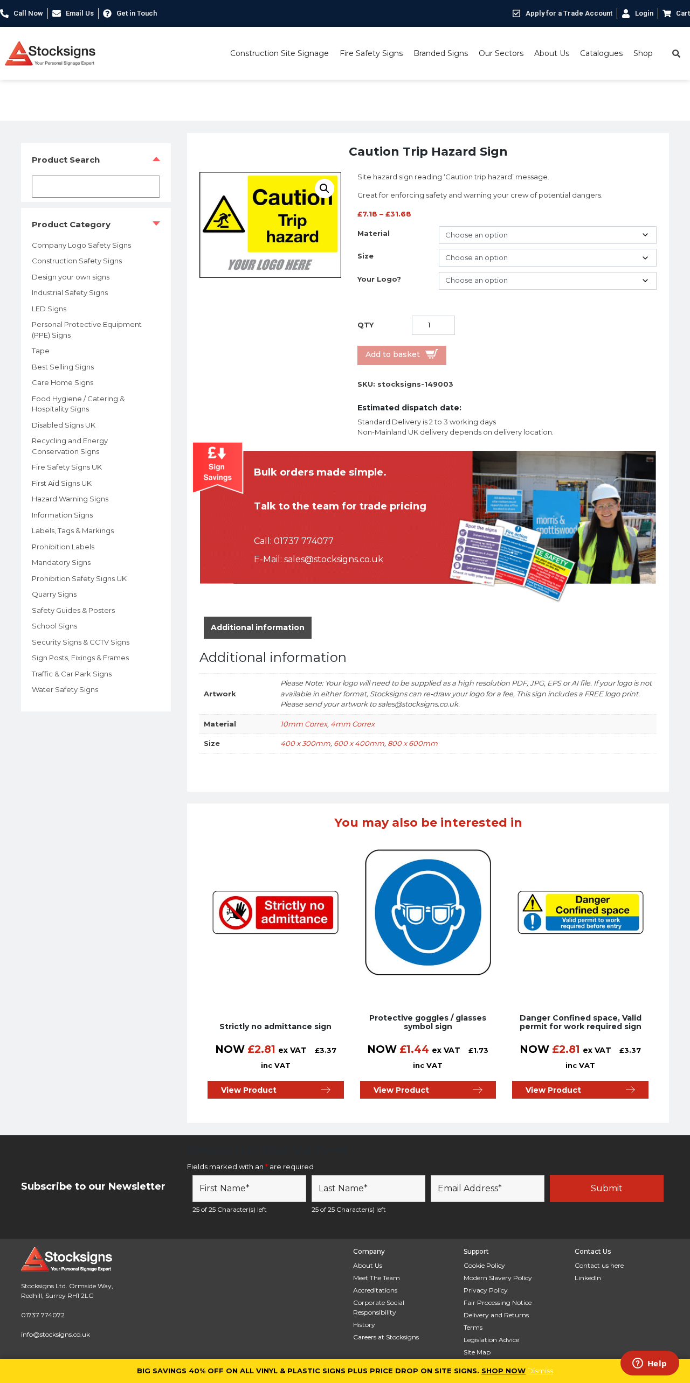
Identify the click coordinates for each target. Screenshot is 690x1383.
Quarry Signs (54, 594)
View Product (249, 1090)
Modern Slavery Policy (498, 1278)
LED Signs (49, 308)
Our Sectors (501, 53)
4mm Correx (352, 724)
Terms (473, 1327)
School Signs (54, 625)
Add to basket (392, 354)
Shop (643, 53)
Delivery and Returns (496, 1315)
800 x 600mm (413, 743)
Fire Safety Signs (371, 53)
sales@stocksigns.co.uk (333, 559)
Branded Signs (440, 53)
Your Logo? (379, 279)
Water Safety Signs (65, 689)
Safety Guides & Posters (73, 610)
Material (373, 233)
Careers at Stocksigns (386, 1337)
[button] (324, 188)
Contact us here (599, 1265)
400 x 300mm (305, 743)
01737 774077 (304, 541)
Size (365, 256)
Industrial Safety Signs (70, 292)
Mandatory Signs (61, 562)
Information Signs (62, 515)
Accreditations (375, 1290)
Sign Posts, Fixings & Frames (80, 657)
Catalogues (601, 53)
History (364, 1325)
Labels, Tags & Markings (73, 530)
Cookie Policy (484, 1265)
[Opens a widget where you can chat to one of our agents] (649, 1364)
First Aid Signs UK (62, 483)
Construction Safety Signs (77, 260)
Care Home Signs (62, 382)
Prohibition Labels (63, 546)
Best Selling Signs (63, 366)
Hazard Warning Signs (70, 498)
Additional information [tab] (258, 627)
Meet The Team (376, 1278)
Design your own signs (70, 277)
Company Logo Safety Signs (81, 245)
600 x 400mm (359, 743)
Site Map (477, 1352)
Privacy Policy (486, 1290)
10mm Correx (303, 724)
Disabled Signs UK (63, 425)
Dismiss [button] (540, 1370)
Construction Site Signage (279, 53)
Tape (41, 350)
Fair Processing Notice (498, 1302)
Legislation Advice (491, 1340)
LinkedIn (588, 1278)
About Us (551, 53)
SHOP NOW (503, 1370)
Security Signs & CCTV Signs (80, 642)
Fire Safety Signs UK (67, 467)
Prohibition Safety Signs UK (79, 578)
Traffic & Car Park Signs (72, 673)
